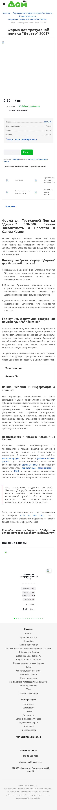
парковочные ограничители (36, 468)
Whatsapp (21, 743)
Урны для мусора (28, 637)
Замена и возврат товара (28, 719)
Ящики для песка (28, 685)
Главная (6, 13)
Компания (29, 726)
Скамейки (29, 641)
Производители (28, 730)
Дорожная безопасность (28, 656)
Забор (28, 667)
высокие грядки (10, 458)
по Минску (15, 159)
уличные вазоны (46, 458)
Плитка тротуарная (28, 645)
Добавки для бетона (28, 652)
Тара (28, 689)
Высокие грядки (28, 674)
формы (5, 461)
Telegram (34, 743)
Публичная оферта (28, 722)
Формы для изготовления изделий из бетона (32, 13)
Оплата (6, 162)
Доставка (29, 704)
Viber (27, 743)
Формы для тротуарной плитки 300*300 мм (27, 19)
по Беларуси (32, 159)
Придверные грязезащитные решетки (28, 682)
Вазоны (28, 633)
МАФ (16, 471)
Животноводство (29, 678)
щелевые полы (30, 465)
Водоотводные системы (28, 659)
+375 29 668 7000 (32, 515)
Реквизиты (28, 715)
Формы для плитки (27, 16)
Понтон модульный (28, 693)
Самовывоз (42, 159)
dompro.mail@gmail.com (30, 762)
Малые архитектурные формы (28, 663)
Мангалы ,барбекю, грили (28, 670)
